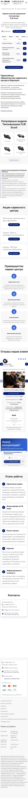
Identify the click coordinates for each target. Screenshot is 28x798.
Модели (11, 36)
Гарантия (4, 36)
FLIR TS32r (4, 731)
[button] (1, 364)
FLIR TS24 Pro (14, 740)
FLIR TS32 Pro (14, 744)
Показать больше (14, 160)
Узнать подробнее (13, 224)
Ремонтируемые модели (7, 714)
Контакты (3, 706)
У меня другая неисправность (14, 67)
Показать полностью (6, 110)
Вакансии (3, 708)
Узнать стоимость (20, 31)
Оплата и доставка (6, 703)
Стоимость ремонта (6, 701)
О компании (4, 711)
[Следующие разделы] (27, 37)
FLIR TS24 (3, 744)
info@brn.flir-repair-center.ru (12, 610)
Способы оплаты (5, 721)
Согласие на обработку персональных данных (14, 719)
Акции (17, 36)
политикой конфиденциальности (14, 465)
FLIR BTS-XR (4, 735)
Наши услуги (4, 716)
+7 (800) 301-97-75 (17, 1)
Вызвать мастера (14, 393)
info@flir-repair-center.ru (11, 668)
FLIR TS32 (3, 747)
